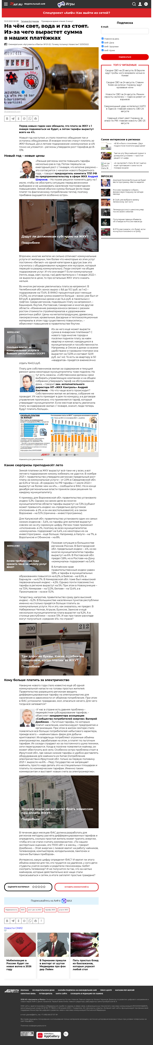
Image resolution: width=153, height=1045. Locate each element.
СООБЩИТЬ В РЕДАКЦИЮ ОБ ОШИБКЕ (87, 994)
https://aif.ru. (29, 1021)
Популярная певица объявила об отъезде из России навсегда (127, 220)
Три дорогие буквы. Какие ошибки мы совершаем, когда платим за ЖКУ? (53, 658)
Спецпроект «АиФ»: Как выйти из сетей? (76, 13)
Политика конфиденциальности (33, 1026)
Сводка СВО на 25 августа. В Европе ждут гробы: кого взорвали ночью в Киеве (125, 73)
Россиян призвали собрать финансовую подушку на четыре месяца (128, 192)
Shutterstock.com (12, 111)
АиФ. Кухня (109, 50)
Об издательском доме (43, 990)
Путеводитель (45, 994)
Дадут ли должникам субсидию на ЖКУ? (55, 236)
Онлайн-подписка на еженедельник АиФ (77, 990)
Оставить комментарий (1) (77, 887)
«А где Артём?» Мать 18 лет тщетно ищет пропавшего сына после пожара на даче (130, 165)
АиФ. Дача (109, 43)
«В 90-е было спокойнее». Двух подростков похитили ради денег (129, 144)
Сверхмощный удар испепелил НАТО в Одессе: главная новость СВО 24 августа (125, 109)
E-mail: (104, 26)
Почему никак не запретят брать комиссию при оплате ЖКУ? (57, 811)
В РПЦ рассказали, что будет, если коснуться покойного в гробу (129, 230)
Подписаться (125, 57)
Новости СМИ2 (13, 928)
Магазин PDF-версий (124, 990)
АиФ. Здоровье (111, 46)
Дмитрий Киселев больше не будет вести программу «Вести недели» (129, 181)
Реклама (25, 990)
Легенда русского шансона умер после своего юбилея (128, 211)
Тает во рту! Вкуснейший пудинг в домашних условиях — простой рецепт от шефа (130, 155)
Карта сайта (61, 994)
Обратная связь (28, 994)
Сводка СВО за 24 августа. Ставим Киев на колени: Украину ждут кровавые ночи (125, 85)
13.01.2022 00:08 (11, 21)
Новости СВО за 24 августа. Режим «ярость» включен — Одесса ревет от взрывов (125, 97)
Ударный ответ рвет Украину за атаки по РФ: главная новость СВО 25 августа (124, 121)
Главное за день (111, 39)
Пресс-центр (106, 990)
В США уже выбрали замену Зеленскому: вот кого (126, 201)
